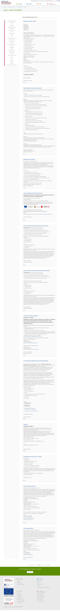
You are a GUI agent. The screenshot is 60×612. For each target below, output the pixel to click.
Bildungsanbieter (39, 581)
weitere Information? (52, 4)
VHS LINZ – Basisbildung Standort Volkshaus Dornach (33, 193)
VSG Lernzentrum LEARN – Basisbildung (31, 315)
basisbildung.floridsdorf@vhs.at (30, 408)
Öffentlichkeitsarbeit (40, 599)
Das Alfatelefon (19, 582)
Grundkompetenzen (12, 33)
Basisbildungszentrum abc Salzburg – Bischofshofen (33, 88)
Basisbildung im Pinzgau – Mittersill (30, 21)
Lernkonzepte (12, 42)
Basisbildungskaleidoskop (41, 596)
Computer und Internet (12, 30)
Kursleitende (19, 593)
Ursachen (11, 61)
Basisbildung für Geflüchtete (12, 27)
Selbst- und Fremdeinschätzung (12, 55)
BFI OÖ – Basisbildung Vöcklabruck (30, 486)
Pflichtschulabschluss (12, 50)
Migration (11, 49)
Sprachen (12, 58)
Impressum (20, 606)
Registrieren (59, 1)
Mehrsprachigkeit (11, 47)
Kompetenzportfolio (12, 39)
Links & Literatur (19, 602)
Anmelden (57, 1)
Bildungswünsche (11, 28)
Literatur (38, 585)
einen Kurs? (20, 4)
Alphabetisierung (12, 22)
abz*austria (25, 424)
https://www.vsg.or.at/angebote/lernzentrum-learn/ (33, 336)
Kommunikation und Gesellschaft (11, 38)
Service (38, 582)
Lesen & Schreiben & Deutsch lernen (12, 44)
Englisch (12, 31)
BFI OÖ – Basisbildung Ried (28, 528)
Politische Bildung (11, 52)
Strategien (11, 60)
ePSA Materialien (19, 596)
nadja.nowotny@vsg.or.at (33, 342)
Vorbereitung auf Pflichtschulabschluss (12, 64)
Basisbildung (12, 25)
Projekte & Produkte (40, 598)
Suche (55, 1)
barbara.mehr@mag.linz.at (47, 214)
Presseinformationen (40, 601)
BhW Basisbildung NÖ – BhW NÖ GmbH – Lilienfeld (32, 456)
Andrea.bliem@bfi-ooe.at (29, 554)
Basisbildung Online (20, 598)
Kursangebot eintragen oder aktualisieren (43, 587)
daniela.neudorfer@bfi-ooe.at (29, 518)
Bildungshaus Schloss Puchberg (29, 159)
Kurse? (40, 4)
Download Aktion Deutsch (21, 599)
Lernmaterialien (19, 595)
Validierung (11, 63)
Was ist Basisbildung (40, 595)
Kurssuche (18, 581)
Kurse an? (30, 4)
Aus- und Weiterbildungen (21, 601)
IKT (11, 36)
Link (25, 82)
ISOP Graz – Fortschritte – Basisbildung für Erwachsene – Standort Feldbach (37, 270)
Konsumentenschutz (12, 41)
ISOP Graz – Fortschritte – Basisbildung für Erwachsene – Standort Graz (36, 225)
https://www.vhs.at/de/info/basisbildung (31, 411)
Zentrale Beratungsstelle (41, 593)
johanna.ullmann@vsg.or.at (33, 349)
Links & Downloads (40, 584)
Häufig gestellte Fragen (20, 584)
